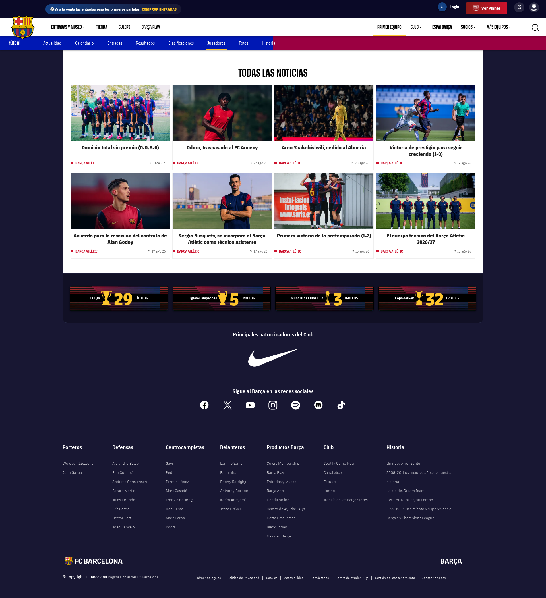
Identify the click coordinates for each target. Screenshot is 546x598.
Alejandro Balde (125, 463)
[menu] (534, 7)
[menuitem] (534, 6)
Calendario (84, 43)
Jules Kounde (123, 499)
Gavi (169, 463)
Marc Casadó (176, 490)
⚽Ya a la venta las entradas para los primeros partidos (113, 9)
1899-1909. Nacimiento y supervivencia (418, 509)
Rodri (170, 527)
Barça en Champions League (410, 518)
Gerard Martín (123, 490)
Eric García (120, 509)
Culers (124, 27)
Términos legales (209, 578)
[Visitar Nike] (273, 357)
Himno (329, 490)
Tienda (101, 27)
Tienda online (278, 499)
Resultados (145, 43)
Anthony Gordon (234, 490)
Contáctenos (320, 578)
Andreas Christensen (129, 481)
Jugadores (216, 43)
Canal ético (333, 472)
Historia (268, 43)
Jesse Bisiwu (230, 509)
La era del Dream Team (405, 490)
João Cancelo (123, 527)
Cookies (271, 578)
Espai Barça (442, 27)
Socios (467, 27)
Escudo (330, 481)
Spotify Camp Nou (339, 463)
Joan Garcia (72, 472)
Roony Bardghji (233, 481)
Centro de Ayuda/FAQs (286, 509)
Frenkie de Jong (179, 499)
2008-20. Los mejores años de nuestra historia (418, 477)
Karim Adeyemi (233, 499)
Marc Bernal (176, 518)
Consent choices (434, 578)
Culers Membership (283, 463)
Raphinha (228, 472)
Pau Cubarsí (122, 472)
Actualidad (52, 43)
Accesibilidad (294, 578)
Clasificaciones (181, 43)
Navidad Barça (279, 536)
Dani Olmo (174, 509)
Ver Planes (490, 8)
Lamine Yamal (231, 463)
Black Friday (277, 527)
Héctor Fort (121, 518)
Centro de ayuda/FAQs (352, 578)
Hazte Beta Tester (281, 518)
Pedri (170, 472)
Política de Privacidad (243, 578)
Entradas (114, 43)
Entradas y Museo (66, 27)
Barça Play (151, 27)
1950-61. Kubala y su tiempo (409, 499)
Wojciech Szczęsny (78, 463)
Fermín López (177, 481)
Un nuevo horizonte (403, 463)
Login (450, 7)
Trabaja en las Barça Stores (346, 499)
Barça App (275, 490)
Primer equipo (389, 27)
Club (415, 27)
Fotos (243, 43)
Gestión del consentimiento (395, 578)
